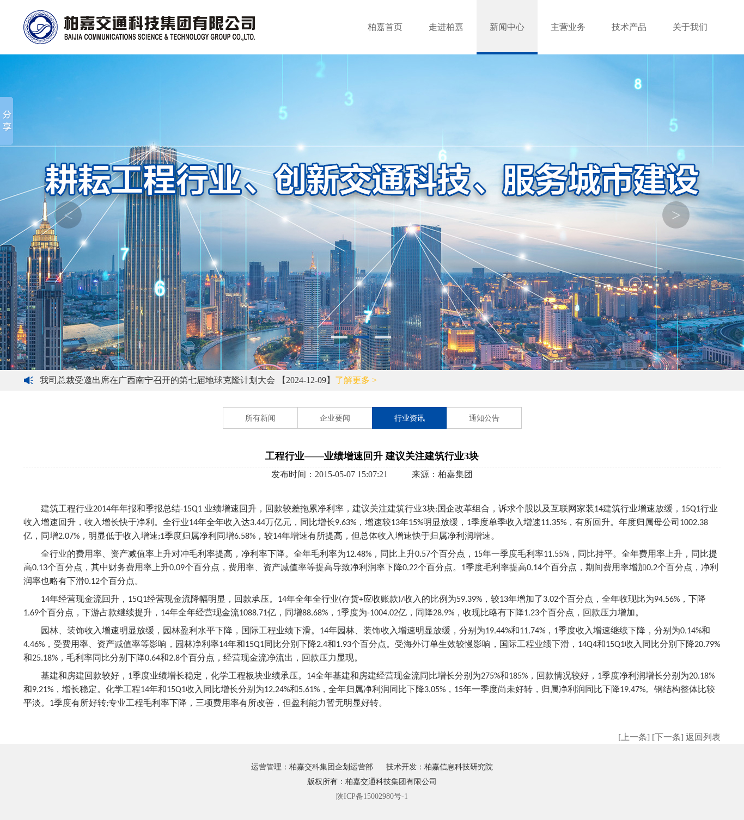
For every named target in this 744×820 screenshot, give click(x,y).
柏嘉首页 (385, 27)
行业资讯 (409, 418)
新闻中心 (507, 27)
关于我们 (690, 27)
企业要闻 (335, 418)
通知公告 (484, 418)
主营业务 (568, 27)
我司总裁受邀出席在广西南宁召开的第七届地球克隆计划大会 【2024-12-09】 (208, 380)
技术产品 (629, 27)
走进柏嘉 (446, 27)
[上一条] (634, 737)
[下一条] (668, 737)
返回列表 (703, 737)
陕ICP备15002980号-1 (372, 796)
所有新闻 (260, 418)
